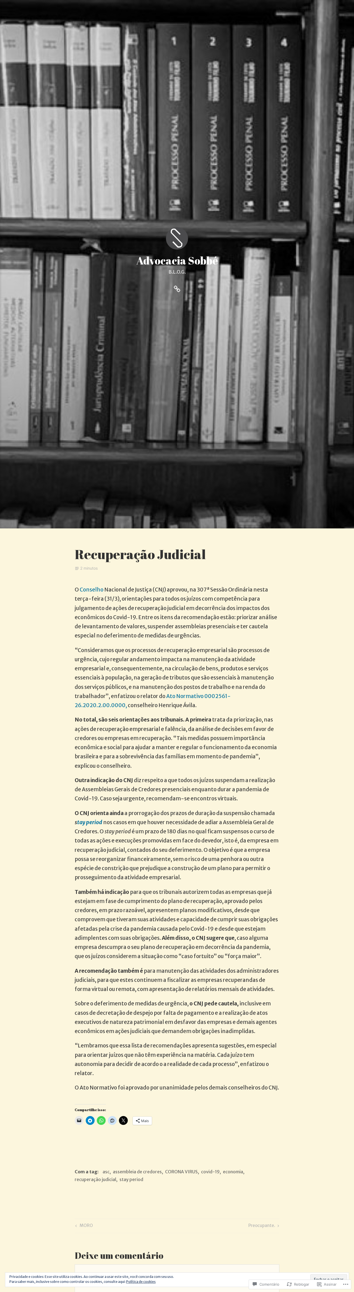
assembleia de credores (137, 1171)
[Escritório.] (177, 288)
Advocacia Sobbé (177, 260)
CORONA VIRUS (181, 1171)
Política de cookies (141, 1282)
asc (106, 1171)
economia (233, 1171)
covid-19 (210, 1171)
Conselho (91, 589)
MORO (83, 1226)
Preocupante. (261, 1226)
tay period (90, 822)
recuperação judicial (95, 1179)
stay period (131, 1179)
